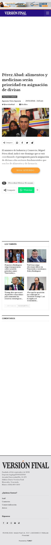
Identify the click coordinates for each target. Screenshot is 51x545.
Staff (3, 498)
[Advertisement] (25, 45)
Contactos (6, 502)
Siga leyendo (25, 170)
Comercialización (9, 505)
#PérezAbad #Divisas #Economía (20, 183)
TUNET (29, 541)
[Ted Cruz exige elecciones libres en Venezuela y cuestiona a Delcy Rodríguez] (36, 256)
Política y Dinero (9, 97)
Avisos (4, 508)
